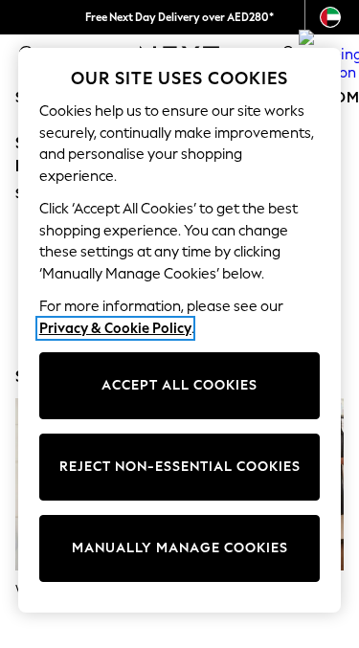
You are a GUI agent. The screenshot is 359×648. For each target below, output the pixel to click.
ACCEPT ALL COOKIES (179, 385)
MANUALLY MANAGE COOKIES (180, 548)
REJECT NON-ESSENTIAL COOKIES (180, 466)
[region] (180, 330)
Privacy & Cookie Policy (115, 328)
